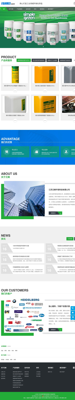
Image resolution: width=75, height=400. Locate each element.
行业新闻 (38, 374)
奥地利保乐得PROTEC (24, 60)
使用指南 (27, 376)
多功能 (7, 359)
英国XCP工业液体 (52, 60)
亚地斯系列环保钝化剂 (18, 385)
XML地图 (62, 398)
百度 (2, 350)
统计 (66, 398)
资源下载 (27, 371)
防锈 (15, 359)
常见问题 (38, 376)
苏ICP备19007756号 (36, 396)
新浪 (9, 350)
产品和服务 (19, 9)
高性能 (2, 359)
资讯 (35, 9)
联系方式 (50, 371)
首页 (4, 9)
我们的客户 (50, 9)
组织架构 (3, 378)
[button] (43, 46)
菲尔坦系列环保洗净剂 (38, 60)
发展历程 (3, 374)
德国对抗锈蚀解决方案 (18, 380)
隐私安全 (57, 398)
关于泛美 (11, 9)
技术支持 (28, 9)
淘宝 (13, 350)
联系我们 (42, 9)
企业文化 (3, 376)
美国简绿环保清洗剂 (65, 60)
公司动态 (70, 239)
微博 (16, 350)
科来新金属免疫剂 (17, 382)
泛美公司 (3, 371)
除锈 (11, 359)
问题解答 (27, 374)
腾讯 (6, 350)
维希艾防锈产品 (16, 387)
